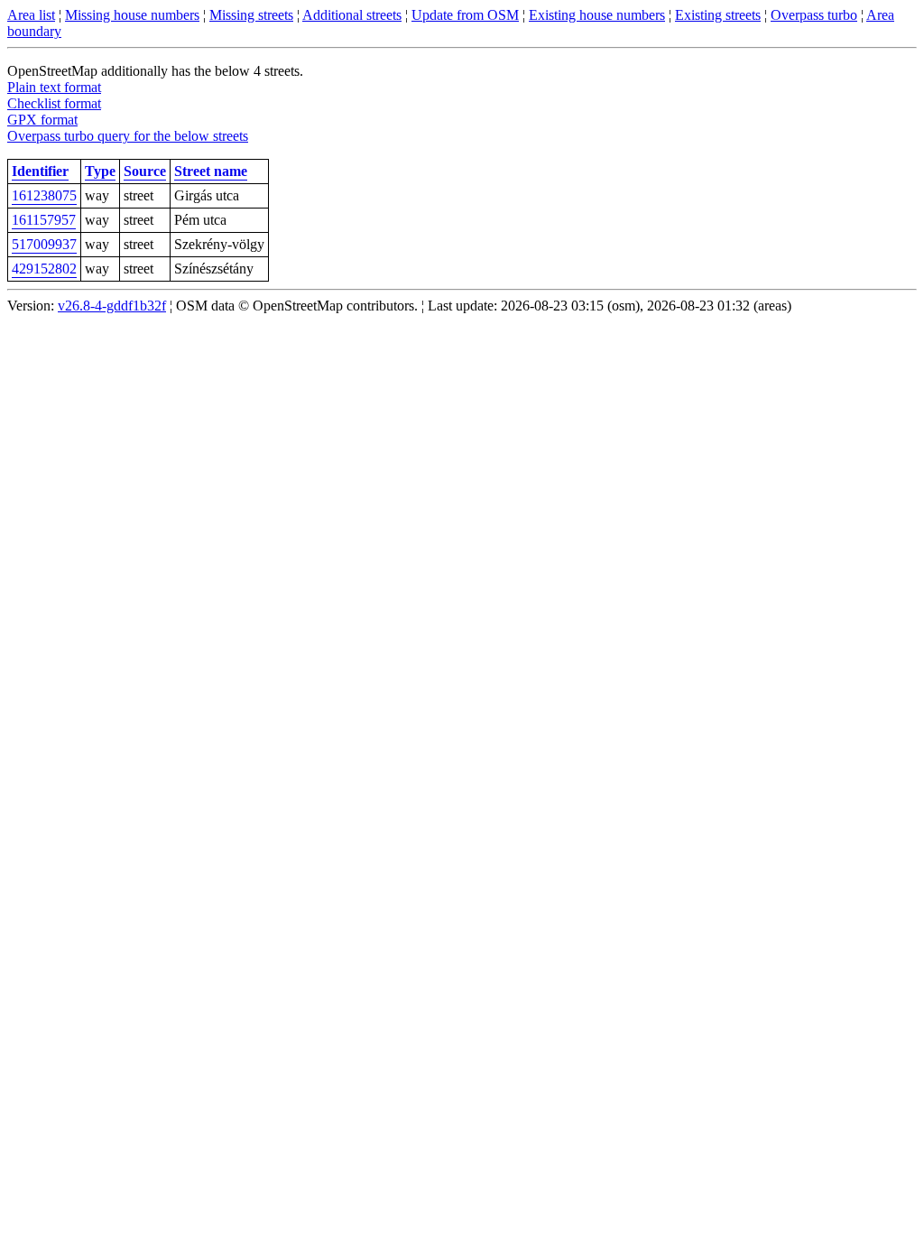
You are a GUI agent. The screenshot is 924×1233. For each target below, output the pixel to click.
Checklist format (54, 103)
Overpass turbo (814, 15)
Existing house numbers (597, 15)
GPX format (42, 119)
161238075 (44, 195)
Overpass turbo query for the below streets (127, 136)
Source (145, 171)
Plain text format (54, 87)
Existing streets (718, 15)
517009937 (44, 244)
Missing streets (251, 15)
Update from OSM (465, 15)
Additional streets (352, 15)
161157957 (44, 219)
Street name (210, 171)
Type (100, 171)
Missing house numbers (132, 15)
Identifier (40, 171)
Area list (31, 15)
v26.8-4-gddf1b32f (112, 305)
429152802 (44, 268)
